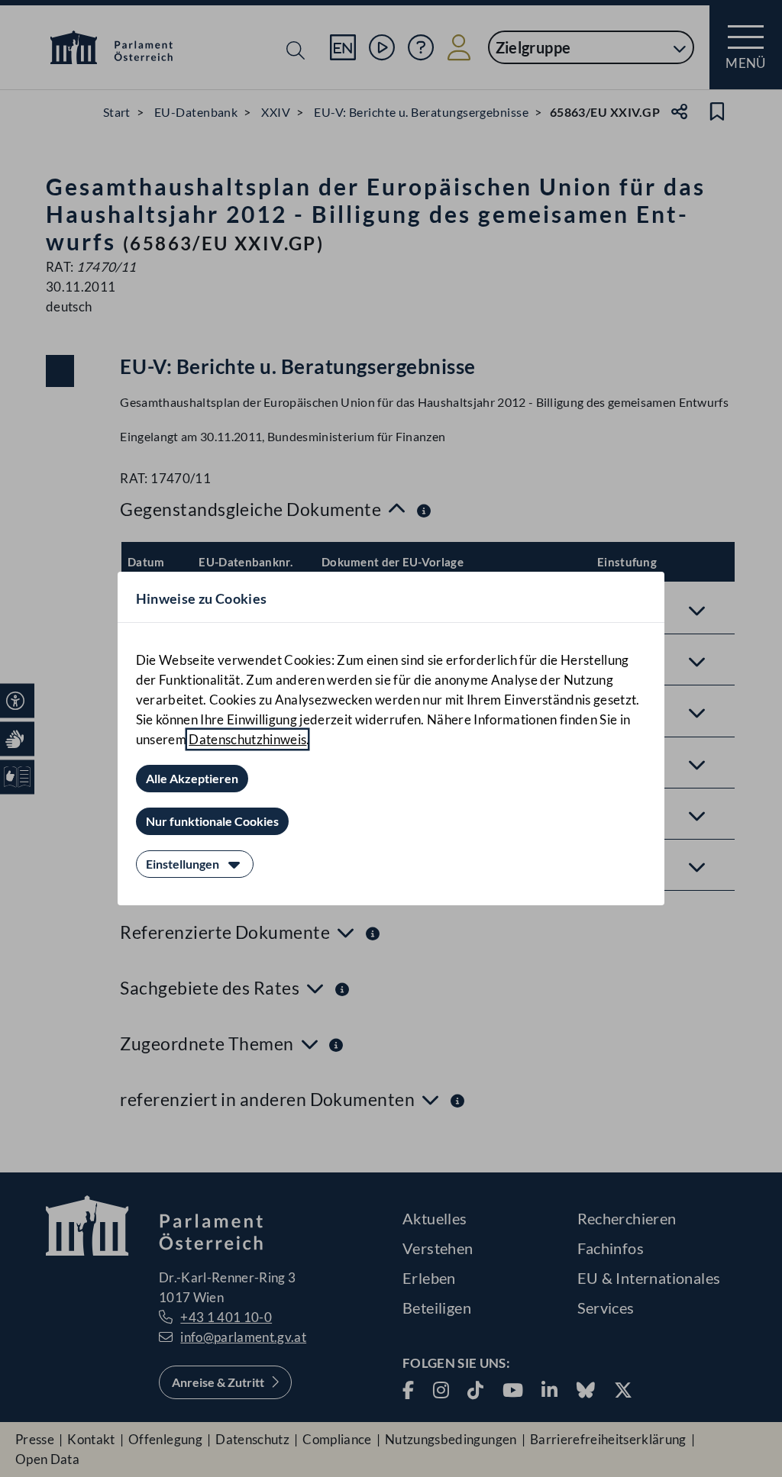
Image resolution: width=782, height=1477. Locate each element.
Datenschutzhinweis (247, 739)
